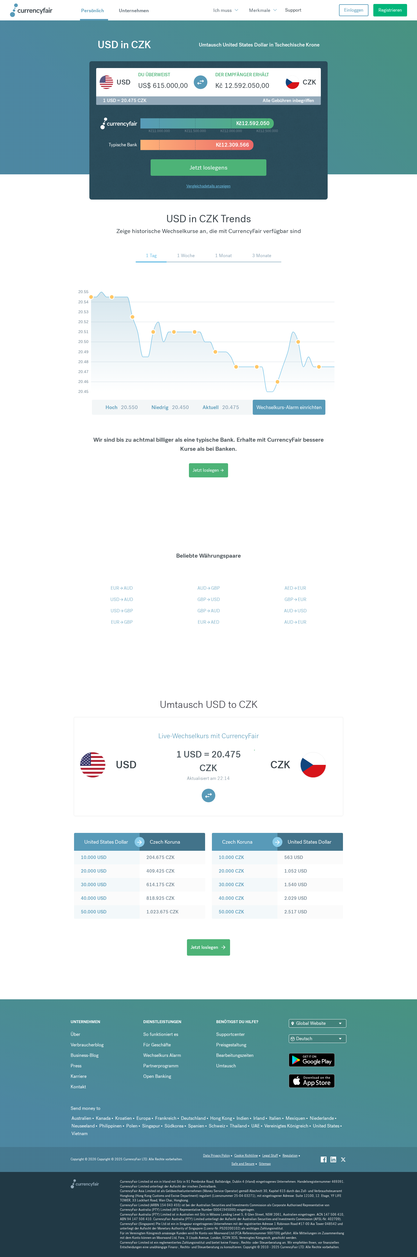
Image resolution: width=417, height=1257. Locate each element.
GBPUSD (208, 599)
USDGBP (122, 611)
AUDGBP (208, 588)
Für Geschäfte (157, 1045)
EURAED (208, 622)
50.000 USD (93, 912)
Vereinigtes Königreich (286, 1126)
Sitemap (265, 1164)
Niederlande (322, 1118)
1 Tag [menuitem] (151, 256)
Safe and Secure (242, 1164)
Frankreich (165, 1118)
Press (76, 1066)
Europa (143, 1118)
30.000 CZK (231, 885)
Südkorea (174, 1126)
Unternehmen (134, 10)
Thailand (238, 1126)
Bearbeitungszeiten (235, 1055)
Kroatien (123, 1118)
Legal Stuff (270, 1155)
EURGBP (122, 622)
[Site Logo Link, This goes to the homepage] (43, 10)
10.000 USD (93, 857)
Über (75, 1034)
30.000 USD (93, 885)
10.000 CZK (231, 857)
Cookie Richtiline (246, 1155)
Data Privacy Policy (216, 1155)
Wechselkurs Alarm (162, 1055)
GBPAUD (208, 611)
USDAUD (121, 599)
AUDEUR (295, 622)
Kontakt (78, 1087)
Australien (81, 1118)
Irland (259, 1118)
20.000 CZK (231, 871)
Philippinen (110, 1126)
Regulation (290, 1155)
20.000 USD (93, 871)
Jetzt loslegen (208, 470)
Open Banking (157, 1076)
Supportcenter (230, 1034)
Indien (243, 1118)
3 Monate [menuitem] (261, 256)
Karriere (79, 1076)
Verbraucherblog (87, 1045)
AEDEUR (295, 588)
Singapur (151, 1126)
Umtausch (226, 1066)
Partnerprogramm (160, 1066)
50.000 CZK (231, 912)
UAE (255, 1126)
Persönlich (92, 10)
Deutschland (193, 1118)
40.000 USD (93, 898)
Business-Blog (84, 1055)
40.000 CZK (231, 898)
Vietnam (79, 1134)
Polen (132, 1126)
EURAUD (122, 588)
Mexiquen (295, 1118)
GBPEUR (295, 599)
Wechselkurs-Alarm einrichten (289, 407)
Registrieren (390, 10)
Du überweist (154, 75)
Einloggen (353, 10)
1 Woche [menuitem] (186, 256)
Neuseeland (83, 1126)
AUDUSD (295, 611)
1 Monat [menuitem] (223, 256)
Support (293, 10)
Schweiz (217, 1126)
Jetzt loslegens (208, 167)
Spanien (196, 1126)
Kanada (103, 1118)
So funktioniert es (160, 1034)
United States (326, 1126)
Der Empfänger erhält (242, 75)
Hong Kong (221, 1118)
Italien (275, 1118)
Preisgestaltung (231, 1045)
